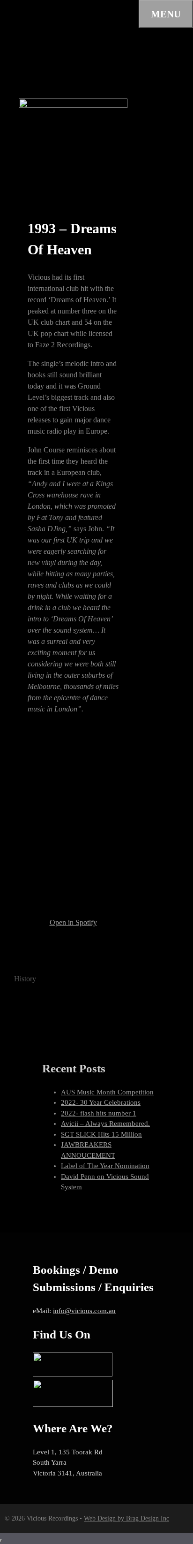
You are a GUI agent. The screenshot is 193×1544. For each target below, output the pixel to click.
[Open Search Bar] (11, 12)
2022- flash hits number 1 (98, 1113)
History (25, 979)
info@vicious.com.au (84, 1311)
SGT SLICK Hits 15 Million (101, 1134)
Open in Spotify (73, 922)
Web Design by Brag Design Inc (126, 1518)
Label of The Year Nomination (105, 1165)
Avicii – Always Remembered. (105, 1123)
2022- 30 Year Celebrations (101, 1102)
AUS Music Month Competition (107, 1092)
